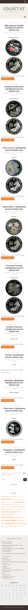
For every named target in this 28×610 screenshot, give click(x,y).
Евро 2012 (17, 496)
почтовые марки (9, 520)
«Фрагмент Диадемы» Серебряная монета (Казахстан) (14, 382)
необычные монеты (8, 514)
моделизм (20, 509)
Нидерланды (17, 499)
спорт (25, 523)
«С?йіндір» (4, 566)
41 (21, 473)
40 (19, 473)
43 (2, 475)
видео (25, 502)
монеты (5, 511)
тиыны (2, 526)
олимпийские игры (19, 517)
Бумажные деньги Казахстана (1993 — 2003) (12, 545)
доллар (2, 504)
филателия (12, 526)
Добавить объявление (7, 541)
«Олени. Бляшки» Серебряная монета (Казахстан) (14, 329)
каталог (3, 507)
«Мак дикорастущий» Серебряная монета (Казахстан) (14, 27)
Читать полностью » (7, 78)
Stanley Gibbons (5, 496)
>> (11, 475)
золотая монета (15, 504)
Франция (12, 502)
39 (16, 473)
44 (4, 475)
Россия (3, 502)
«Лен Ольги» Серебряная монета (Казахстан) (14, 148)
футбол (22, 526)
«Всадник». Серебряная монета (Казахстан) (14, 450)
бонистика (19, 502)
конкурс (7, 506)
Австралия (12, 496)
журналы (9, 504)
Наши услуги (5, 558)
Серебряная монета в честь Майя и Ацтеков (12, 570)
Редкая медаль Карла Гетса (8, 576)
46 (9, 475)
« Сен (3, 600)
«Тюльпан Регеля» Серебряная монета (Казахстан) (14, 267)
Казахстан (6, 499)
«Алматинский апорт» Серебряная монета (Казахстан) (14, 88)
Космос (13, 499)
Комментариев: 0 (14, 33)
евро (5, 504)
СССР (7, 502)
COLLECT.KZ (14, 8)
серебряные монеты (13, 523)
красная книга (14, 507)
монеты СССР (15, 511)
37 (11, 473)
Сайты (3, 573)
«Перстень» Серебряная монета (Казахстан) (14, 409)
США (9, 502)
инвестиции (21, 504)
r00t (13, 32)
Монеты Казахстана (14, 22)
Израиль (20, 496)
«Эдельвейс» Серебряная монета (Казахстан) (14, 207)
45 (7, 475)
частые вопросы (4, 527)
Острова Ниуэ (23, 499)
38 (14, 473)
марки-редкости (11, 509)
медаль (16, 509)
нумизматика (7, 517)
